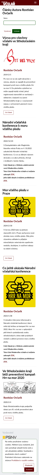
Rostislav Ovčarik (13, 70)
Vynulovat (7, 31)
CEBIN (24, 473)
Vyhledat (17, 31)
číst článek (8, 112)
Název (6, 18)
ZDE (12, 175)
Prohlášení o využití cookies (22, 460)
